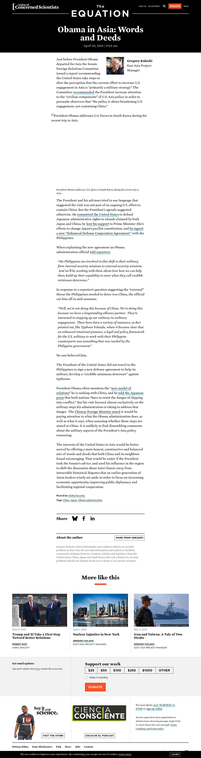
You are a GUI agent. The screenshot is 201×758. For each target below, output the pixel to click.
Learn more (125, 754)
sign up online (154, 708)
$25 (91, 670)
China (66, 500)
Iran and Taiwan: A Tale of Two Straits (158, 636)
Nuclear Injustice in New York (96, 634)
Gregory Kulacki (83, 641)
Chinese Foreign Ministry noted (97, 411)
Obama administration (90, 500)
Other (164, 670)
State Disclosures (42, 747)
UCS (37, 669)
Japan (74, 500)
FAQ (58, 747)
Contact (88, 747)
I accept (175, 754)
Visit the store (53, 735)
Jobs (77, 747)
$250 (132, 670)
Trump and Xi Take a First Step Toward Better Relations (36, 636)
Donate (175, 6)
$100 (117, 670)
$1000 (147, 670)
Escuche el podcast (100, 735)
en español (154, 6)
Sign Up (142, 6)
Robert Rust (19, 644)
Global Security (76, 495)
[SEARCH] (164, 6)
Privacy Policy (20, 747)
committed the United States (98, 214)
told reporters (100, 252)
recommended (83, 92)
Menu (186, 6)
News (68, 747)
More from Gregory (129, 538)
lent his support (97, 224)
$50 (104, 670)
